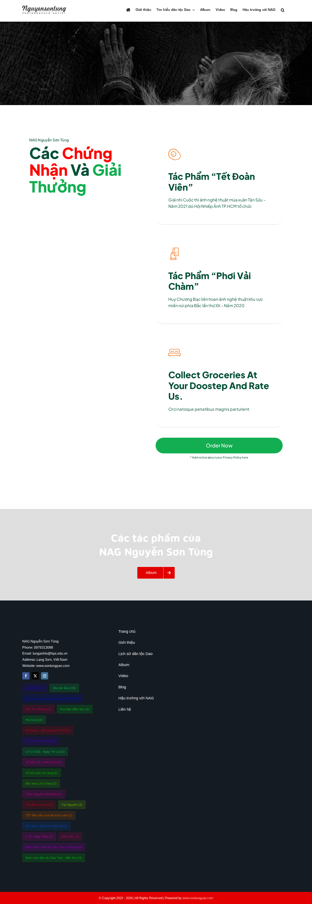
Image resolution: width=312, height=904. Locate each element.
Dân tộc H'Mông (38, 709)
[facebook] (26, 675)
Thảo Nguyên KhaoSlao (43, 794)
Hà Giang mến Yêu (40, 741)
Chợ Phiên (34, 688)
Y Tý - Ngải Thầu (39, 836)
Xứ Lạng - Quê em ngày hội (46, 826)
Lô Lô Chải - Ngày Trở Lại (45, 751)
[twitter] (35, 675)
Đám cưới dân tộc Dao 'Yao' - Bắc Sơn (53, 857)
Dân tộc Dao (64, 688)
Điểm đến (70, 836)
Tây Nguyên (71, 804)
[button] (282, 10)
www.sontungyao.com (198, 898)
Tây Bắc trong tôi (39, 804)
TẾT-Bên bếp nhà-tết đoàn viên (48, 815)
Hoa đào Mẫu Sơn (74, 709)
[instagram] (44, 675)
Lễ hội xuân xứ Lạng (41, 773)
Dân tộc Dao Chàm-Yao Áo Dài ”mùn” (53, 698)
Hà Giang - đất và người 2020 (47, 730)
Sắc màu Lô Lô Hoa (41, 783)
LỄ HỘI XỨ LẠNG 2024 (43, 762)
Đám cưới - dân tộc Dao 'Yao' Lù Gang (53, 847)
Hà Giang (34, 719)
